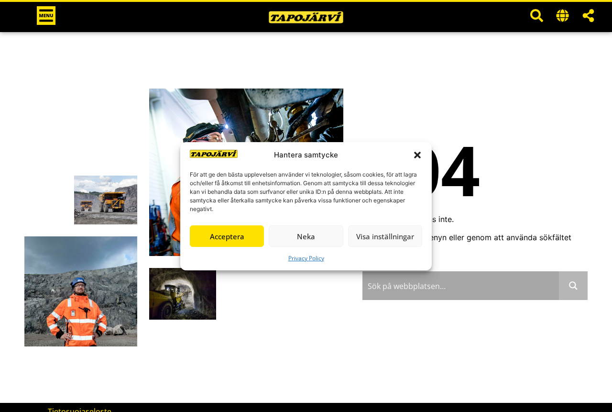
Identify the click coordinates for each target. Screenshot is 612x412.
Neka (306, 236)
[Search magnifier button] (573, 285)
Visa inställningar (385, 236)
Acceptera (227, 236)
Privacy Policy (306, 258)
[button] (417, 155)
